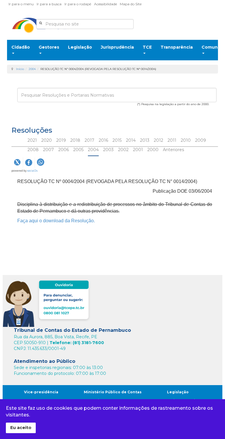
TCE (147, 47)
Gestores (49, 47)
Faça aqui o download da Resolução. (56, 220)
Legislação (80, 47)
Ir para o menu (21, 4)
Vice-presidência (41, 392)
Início (20, 69)
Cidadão (20, 47)
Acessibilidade (105, 4)
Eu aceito (20, 427)
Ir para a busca (49, 4)
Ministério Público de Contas (113, 392)
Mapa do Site (131, 4)
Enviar (27, 113)
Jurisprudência (117, 47)
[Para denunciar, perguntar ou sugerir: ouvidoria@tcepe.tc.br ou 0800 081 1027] (47, 302)
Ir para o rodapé (77, 4)
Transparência (177, 47)
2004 (32, 69)
